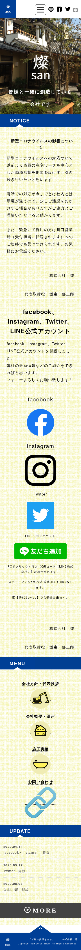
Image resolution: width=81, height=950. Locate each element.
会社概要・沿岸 (40, 716)
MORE (45, 910)
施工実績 (40, 749)
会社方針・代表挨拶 (40, 683)
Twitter (40, 494)
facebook (40, 399)
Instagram (40, 446)
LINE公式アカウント (40, 536)
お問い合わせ (40, 781)
